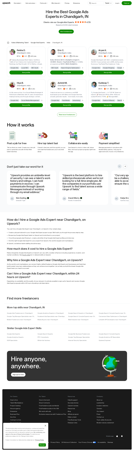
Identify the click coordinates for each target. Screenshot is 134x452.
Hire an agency (15, 408)
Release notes (72, 422)
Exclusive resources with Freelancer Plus (52, 414)
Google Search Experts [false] (45, 334)
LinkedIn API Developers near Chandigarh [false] (112, 319)
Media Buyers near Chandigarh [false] (48, 319)
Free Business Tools (74, 420)
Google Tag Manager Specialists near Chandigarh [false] (21, 316)
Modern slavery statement (105, 422)
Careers (99, 408)
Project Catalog (15, 405)
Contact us (100, 417)
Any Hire (13, 417)
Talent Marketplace (16, 403)
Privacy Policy (55, 442)
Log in (117, 3)
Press (98, 414)
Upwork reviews (73, 405)
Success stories (73, 403)
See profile (26, 72)
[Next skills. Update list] (41, 68)
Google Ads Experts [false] (13, 334)
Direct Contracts (15, 422)
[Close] (45, 425)
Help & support (73, 400)
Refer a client (72, 417)
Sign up (126, 3)
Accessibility (102, 442)
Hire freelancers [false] (66, 31)
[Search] (90, 3)
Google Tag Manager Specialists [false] (79, 337)
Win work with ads (45, 411)
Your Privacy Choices (87, 442)
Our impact (100, 411)
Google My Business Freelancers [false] (79, 334)
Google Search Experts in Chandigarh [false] (80, 313)
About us (99, 400)
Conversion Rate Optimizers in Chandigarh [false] (113, 316)
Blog (69, 411)
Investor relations (102, 405)
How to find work (44, 400)
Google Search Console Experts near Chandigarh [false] (113, 313)
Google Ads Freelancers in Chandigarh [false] (20, 313)
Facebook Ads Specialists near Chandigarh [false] (52, 316)
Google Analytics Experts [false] (15, 337)
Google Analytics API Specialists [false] (109, 337)
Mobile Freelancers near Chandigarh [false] (19, 319)
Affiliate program (73, 414)
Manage (42, 445)
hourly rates (26, 255)
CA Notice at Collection (69, 442)
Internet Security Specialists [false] (77, 340)
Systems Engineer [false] (105, 340)
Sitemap (110, 442)
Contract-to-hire (15, 420)
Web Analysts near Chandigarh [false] (78, 319)
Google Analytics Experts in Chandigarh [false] (51, 313)
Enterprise (13, 411)
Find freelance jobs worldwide (49, 405)
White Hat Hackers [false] (44, 340)
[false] (8, 42)
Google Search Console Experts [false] (109, 334)
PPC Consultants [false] (43, 337)
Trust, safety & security (104, 420)
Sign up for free (18, 374)
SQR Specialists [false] (12, 340)
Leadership (100, 403)
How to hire (14, 400)
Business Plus (14, 414)
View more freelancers (67, 114)
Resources (71, 408)
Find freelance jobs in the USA (49, 408)
